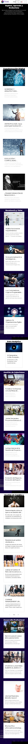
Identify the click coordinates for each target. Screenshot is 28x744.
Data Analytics (14, 342)
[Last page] (22, 336)
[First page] (6, 336)
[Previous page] (10, 336)
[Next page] (18, 336)
